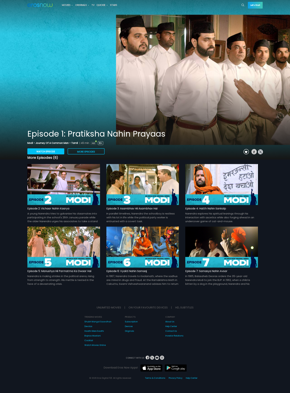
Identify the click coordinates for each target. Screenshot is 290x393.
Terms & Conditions (155, 378)
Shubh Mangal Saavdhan (97, 321)
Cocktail (88, 340)
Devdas (88, 326)
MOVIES (66, 5)
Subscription (131, 321)
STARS (113, 5)
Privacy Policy (175, 378)
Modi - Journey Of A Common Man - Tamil (53, 143)
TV (92, 5)
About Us (169, 321)
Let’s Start (255, 5)
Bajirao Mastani (92, 335)
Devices (129, 326)
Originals (129, 331)
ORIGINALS (81, 5)
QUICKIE (101, 5)
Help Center (171, 326)
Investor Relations (174, 335)
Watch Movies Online (95, 345)
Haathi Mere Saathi (94, 331)
